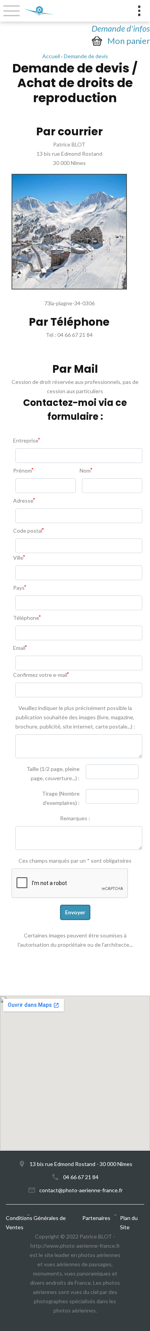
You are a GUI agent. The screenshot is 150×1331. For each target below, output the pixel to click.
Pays (19, 587)
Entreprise (25, 440)
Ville (18, 557)
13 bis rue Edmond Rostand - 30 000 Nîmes (81, 1164)
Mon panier (128, 41)
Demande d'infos (121, 28)
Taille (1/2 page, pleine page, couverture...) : (53, 773)
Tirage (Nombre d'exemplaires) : (61, 798)
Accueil (51, 56)
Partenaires (96, 1218)
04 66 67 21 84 (80, 1177)
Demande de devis (86, 56)
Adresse (23, 500)
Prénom (22, 470)
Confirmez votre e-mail (40, 674)
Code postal (27, 530)
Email (19, 647)
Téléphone (26, 617)
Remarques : (75, 818)
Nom (85, 470)
